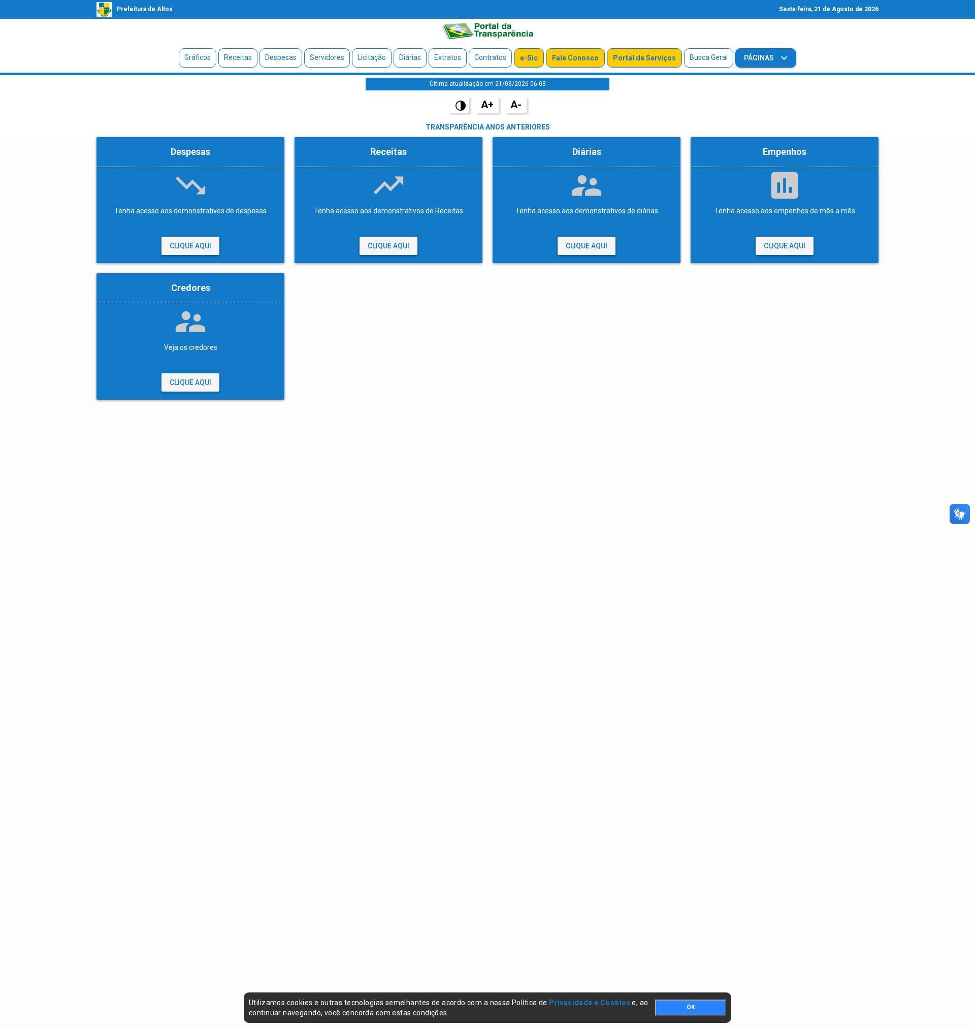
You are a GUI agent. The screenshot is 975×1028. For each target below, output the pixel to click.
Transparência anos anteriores (488, 127)
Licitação (372, 57)
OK (691, 1007)
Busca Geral (709, 57)
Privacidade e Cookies (589, 1003)
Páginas (759, 58)
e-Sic (529, 58)
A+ (487, 105)
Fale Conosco (575, 58)
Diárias (410, 57)
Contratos (490, 57)
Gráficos (197, 57)
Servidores (327, 57)
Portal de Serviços (644, 58)
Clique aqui (190, 246)
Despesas (281, 57)
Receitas (238, 57)
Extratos (447, 57)
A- (516, 105)
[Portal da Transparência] (487, 31)
